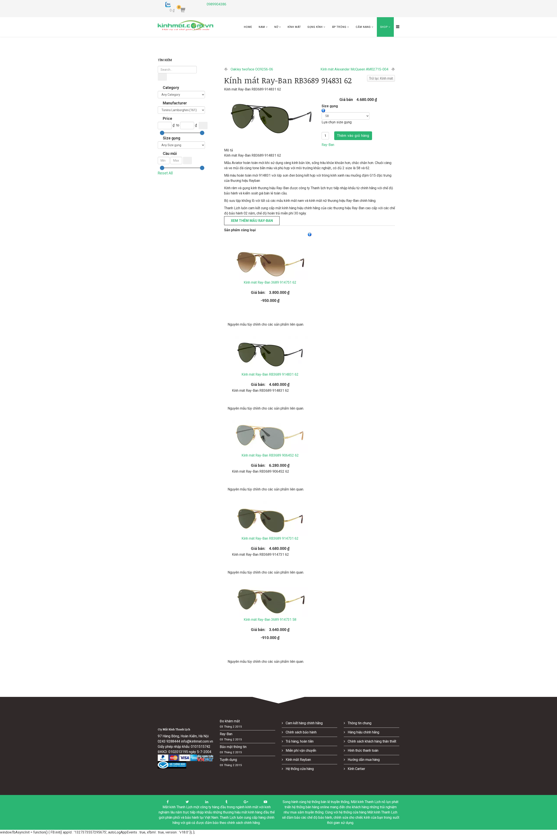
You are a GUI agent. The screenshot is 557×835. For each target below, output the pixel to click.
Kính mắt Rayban (298, 760)
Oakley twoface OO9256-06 (252, 69)
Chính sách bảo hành (301, 732)
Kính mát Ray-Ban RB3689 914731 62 (270, 538)
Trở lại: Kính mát (381, 78)
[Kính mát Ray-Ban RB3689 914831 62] (271, 117)
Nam (262, 26)
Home (248, 26)
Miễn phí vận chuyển (300, 750)
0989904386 (216, 4)
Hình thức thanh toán (362, 750)
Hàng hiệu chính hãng (363, 732)
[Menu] (396, 27)
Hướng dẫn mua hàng (363, 760)
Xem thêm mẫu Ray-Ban (252, 221)
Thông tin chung (359, 723)
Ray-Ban (328, 145)
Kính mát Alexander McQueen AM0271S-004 (354, 69)
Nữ (276, 26)
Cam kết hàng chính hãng (304, 723)
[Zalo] (182, 4)
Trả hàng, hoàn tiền (299, 741)
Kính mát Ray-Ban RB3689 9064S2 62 (270, 455)
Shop (384, 26)
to (177, 125)
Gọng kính (315, 26)
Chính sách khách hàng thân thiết (371, 741)
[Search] (162, 77)
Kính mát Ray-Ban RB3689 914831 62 (270, 374)
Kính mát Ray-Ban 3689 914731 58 (270, 619)
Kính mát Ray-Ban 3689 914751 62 (270, 282)
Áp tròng (339, 26)
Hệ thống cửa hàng (299, 769)
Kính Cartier (356, 769)
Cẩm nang (363, 26)
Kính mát (294, 26)
